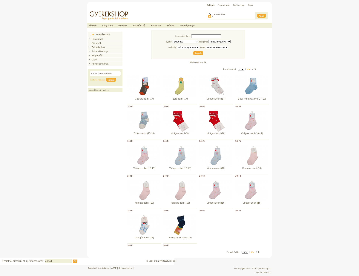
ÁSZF (113, 268)
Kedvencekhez (125, 268)
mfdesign (267, 272)
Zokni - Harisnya (100, 51)
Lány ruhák (97, 39)
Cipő (94, 59)
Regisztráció (223, 5)
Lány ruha (107, 25)
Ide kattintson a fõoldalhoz (99, 9)
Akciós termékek (100, 63)
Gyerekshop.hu (264, 268)
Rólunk (171, 25)
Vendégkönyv (187, 25)
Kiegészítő (97, 55)
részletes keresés (97, 80)
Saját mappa (238, 5)
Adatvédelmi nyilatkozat (98, 268)
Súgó (250, 5)
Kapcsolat (156, 25)
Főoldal (92, 25)
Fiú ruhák (96, 43)
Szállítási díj (139, 25)
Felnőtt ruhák (98, 47)
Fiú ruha (122, 25)
